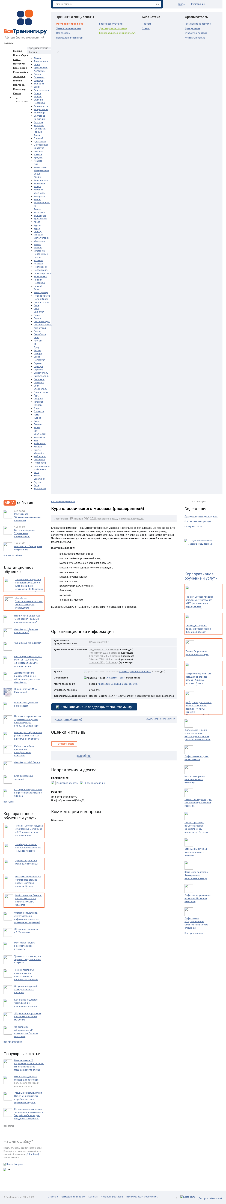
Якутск (37, 482)
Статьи (146, 28)
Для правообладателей (210, 1198)
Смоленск (39, 379)
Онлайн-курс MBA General (27, 762)
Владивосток (41, 106)
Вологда (38, 122)
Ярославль (40, 488)
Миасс (37, 244)
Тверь (37, 408)
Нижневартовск (42, 273)
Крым (37, 221)
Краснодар (19, 89)
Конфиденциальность (112, 1197)
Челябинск (19, 76)
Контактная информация (198, 521)
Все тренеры (63, 33)
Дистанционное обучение (113, 28)
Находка (38, 263)
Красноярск (20, 68)
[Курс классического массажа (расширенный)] (200, 549)
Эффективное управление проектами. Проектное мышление (198, 898)
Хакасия (38, 446)
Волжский (39, 119)
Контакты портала (195, 37)
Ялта (36, 485)
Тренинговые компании (68, 28)
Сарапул (38, 366)
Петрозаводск (42, 321)
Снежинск (39, 382)
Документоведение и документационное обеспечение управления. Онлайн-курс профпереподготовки (27, 679)
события (18, 502)
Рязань (37, 350)
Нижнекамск (40, 276)
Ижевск (38, 154)
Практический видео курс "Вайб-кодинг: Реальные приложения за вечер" (27, 619)
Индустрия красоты (67, 783)
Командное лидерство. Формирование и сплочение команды (196, 875)
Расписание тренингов (69, 23)
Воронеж (39, 125)
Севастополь (41, 372)
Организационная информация (201, 516)
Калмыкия (39, 183)
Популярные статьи (22, 1054)
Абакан (37, 58)
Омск (36, 305)
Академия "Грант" (116, 677)
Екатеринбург (20, 72)
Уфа (36, 440)
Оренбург (39, 312)
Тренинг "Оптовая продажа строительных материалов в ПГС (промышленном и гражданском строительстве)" (199, 603)
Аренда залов (192, 28)
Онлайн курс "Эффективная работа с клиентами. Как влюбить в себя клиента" (28, 735)
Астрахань (39, 71)
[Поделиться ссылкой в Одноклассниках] (61, 620)
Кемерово (39, 196)
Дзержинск (40, 141)
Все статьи (9, 1126)
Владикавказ (41, 109)
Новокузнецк (41, 292)
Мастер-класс (28, 548)
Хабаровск (40, 443)
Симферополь (41, 376)
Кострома (39, 212)
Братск (37, 93)
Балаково (39, 77)
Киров (37, 199)
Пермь (37, 318)
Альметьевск (41, 61)
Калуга (37, 186)
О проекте (53, 1197)
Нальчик (38, 260)
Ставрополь (40, 389)
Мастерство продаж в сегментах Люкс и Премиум (195, 779)
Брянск (37, 96)
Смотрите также (193, 526)
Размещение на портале (198, 23)
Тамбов (38, 405)
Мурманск (39, 250)
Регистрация (198, 4)
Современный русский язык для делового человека (196, 852)
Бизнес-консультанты (111, 23)
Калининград (41, 180)
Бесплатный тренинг (24, 533)
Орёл (36, 308)
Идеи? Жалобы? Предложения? (142, 1197)
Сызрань (38, 398)
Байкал (37, 74)
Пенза (37, 315)
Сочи (36, 385)
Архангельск (40, 67)
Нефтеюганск (41, 270)
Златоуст (39, 148)
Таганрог (38, 401)
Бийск (37, 86)
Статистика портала (196, 33)
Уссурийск (39, 437)
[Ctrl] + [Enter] (32, 1154)
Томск (37, 414)
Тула (36, 421)
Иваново (38, 151)
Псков (37, 331)
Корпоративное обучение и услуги (117, 33)
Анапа (37, 64)
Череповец (40, 462)
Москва (17, 51)
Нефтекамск (40, 266)
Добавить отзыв (66, 744)
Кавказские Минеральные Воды (41, 170)
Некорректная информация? (68, 719)
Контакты (93, 1197)
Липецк (37, 231)
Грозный (38, 138)
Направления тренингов (69, 37)
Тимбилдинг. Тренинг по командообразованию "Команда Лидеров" (198, 628)
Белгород (39, 83)
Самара (38, 353)
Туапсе (37, 418)
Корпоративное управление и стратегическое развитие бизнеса (28, 792)
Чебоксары (40, 456)
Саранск (38, 363)
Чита (36, 472)
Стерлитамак (41, 392)
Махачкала (40, 241)
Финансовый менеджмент (27, 643)
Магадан (38, 234)
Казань (17, 93)
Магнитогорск (41, 238)
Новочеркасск (42, 302)
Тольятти (39, 411)
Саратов (38, 369)
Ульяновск (40, 434)
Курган (37, 225)
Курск (37, 228)
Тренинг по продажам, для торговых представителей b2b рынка (198, 802)
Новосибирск (20, 55)
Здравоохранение (95, 783)
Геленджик (40, 128)
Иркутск (38, 157)
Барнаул (38, 80)
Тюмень (38, 424)
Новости (146, 23)
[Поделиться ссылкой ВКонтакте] (54, 620)
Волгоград (39, 115)
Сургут (37, 395)
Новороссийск (42, 295)
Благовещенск (41, 90)
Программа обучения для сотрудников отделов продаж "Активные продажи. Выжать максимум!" (199, 680)
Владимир (39, 112)
